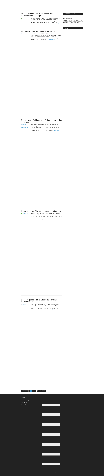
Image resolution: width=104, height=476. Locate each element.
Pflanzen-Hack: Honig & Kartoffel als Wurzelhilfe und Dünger (37, 15)
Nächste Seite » (42, 390)
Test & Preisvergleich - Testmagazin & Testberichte (31, 3)
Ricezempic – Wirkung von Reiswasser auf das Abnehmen (41, 121)
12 (37, 390)
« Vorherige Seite (25, 390)
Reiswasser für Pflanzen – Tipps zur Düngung (41, 211)
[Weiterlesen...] (56, 23)
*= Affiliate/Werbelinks (25, 404)
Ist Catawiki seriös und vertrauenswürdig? (39, 31)
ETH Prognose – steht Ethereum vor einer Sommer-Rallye (39, 301)
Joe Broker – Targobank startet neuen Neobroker (72, 20)
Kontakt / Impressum (24, 402)
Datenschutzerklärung (25, 400)
